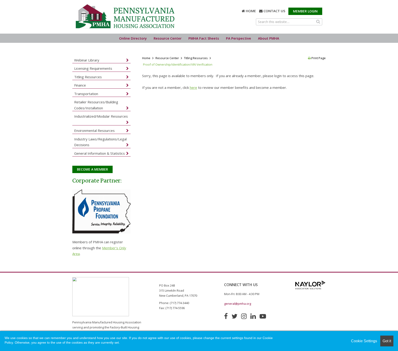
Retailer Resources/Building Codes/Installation (96, 105)
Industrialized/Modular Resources (101, 116)
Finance (80, 85)
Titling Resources (196, 58)
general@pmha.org (237, 304)
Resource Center (167, 38)
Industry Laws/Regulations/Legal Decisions (100, 142)
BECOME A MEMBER (92, 169)
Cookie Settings (364, 341)
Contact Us (274, 11)
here (193, 87)
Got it (387, 341)
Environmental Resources (94, 130)
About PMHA (268, 38)
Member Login (305, 11)
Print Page (318, 58)
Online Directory (133, 38)
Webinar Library (86, 60)
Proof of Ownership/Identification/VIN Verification (177, 64)
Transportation (86, 93)
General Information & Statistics (99, 153)
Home (251, 11)
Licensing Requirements (93, 68)
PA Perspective (238, 38)
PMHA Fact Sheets (203, 38)
